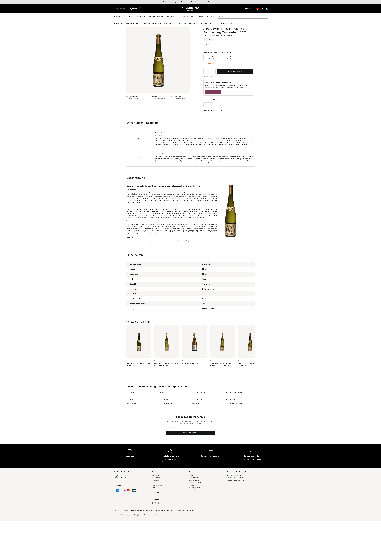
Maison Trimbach (164, 392)
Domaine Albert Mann (133, 396)
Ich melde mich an (191, 433)
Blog (153, 487)
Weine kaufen (117, 23)
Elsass (213, 35)
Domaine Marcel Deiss (199, 392)
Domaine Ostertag (165, 403)
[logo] (190, 9)
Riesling (186, 241)
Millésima (162, 396)
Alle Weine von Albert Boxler (212, 110)
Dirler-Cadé (196, 396)
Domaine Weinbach (232, 399)
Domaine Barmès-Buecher (234, 403)
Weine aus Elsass (175, 23)
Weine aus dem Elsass (159, 23)
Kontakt (191, 475)
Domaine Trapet (197, 399)
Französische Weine (143, 23)
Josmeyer (195, 403)
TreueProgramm (157, 490)
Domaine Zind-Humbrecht (234, 392)
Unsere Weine (129, 23)
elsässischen (181, 209)
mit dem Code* (186, 2)
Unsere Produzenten (121, 510)
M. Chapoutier (131, 392)
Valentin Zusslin (131, 403)
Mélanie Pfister (131, 399)
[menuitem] (117, 16)
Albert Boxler (187, 23)
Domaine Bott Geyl (165, 399)
